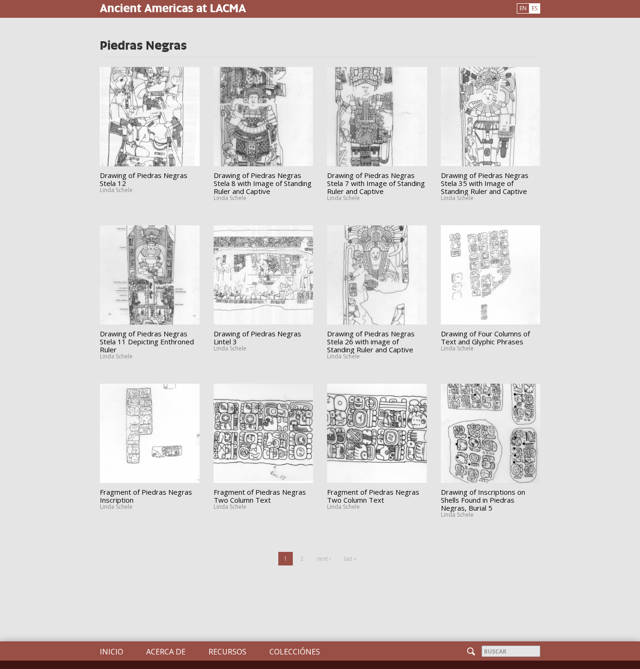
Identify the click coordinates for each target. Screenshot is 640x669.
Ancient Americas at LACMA (173, 7)
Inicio (111, 652)
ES (534, 8)
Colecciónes (294, 652)
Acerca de (166, 652)
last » (350, 559)
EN (523, 8)
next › (324, 559)
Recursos (227, 652)
